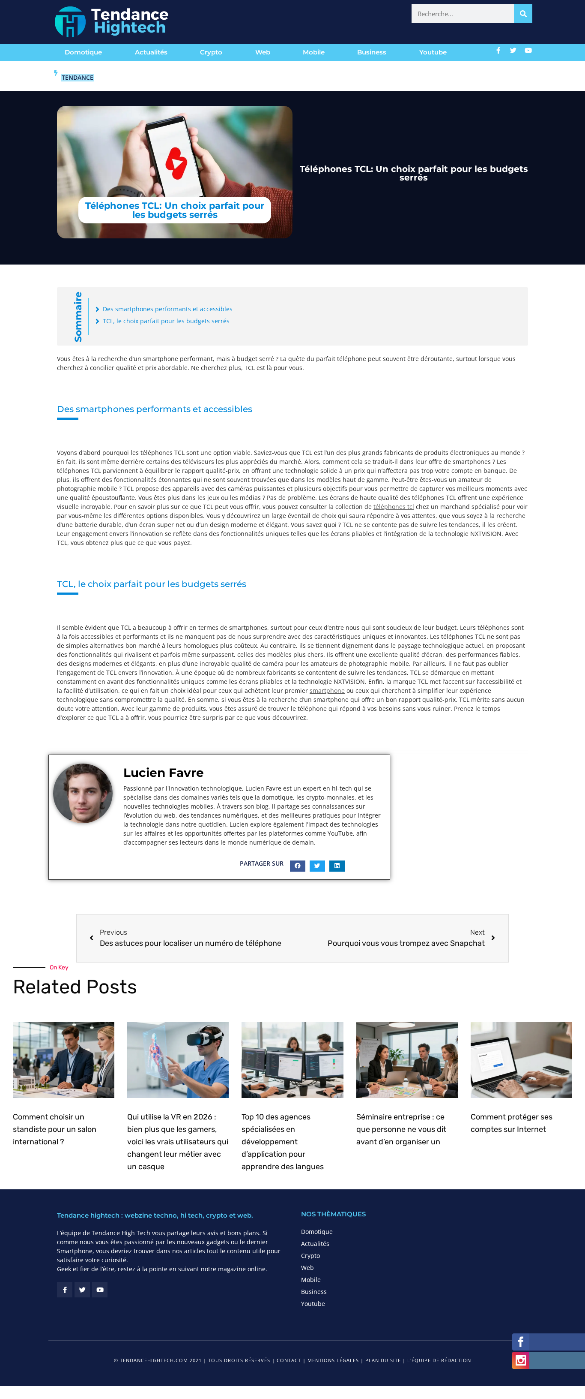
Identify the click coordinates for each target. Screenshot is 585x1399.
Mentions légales (333, 1360)
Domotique (83, 52)
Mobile (314, 52)
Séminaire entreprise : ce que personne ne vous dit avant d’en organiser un (401, 1129)
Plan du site (383, 1360)
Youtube (433, 52)
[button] (297, 866)
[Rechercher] (523, 13)
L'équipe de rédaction (439, 1360)
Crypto (211, 52)
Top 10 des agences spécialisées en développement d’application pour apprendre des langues (283, 1141)
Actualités (151, 52)
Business (371, 52)
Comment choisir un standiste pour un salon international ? (54, 1129)
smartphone (327, 690)
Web (262, 52)
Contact (289, 1360)
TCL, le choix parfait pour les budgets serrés (166, 321)
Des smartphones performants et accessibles (168, 309)
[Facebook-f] (498, 50)
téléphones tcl (393, 506)
